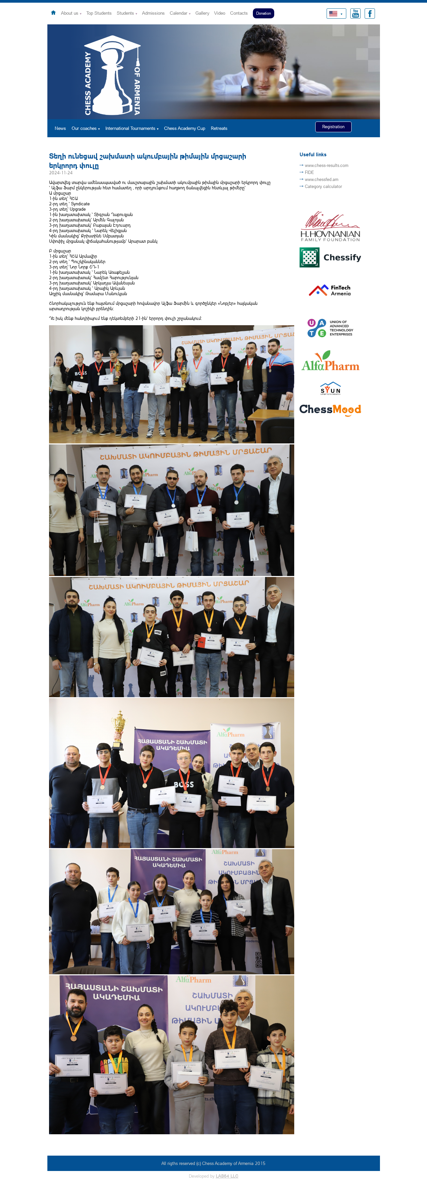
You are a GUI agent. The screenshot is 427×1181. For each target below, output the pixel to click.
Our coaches (84, 128)
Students (125, 13)
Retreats (219, 128)
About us (69, 13)
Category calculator (323, 186)
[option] (213, 71)
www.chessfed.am (321, 179)
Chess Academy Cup (184, 128)
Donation (263, 13)
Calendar (178, 13)
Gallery (202, 13)
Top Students (99, 13)
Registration (333, 126)
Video (219, 13)
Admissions (153, 13)
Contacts (239, 13)
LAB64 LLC (227, 1176)
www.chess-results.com (326, 165)
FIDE (309, 172)
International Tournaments (130, 128)
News (60, 128)
